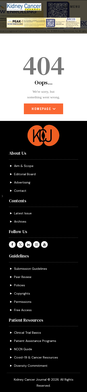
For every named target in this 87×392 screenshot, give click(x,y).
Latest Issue (23, 213)
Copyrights (22, 293)
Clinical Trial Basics (27, 333)
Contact (20, 191)
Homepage (41, 110)
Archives (20, 221)
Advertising (22, 182)
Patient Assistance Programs (35, 341)
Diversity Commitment (31, 366)
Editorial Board (25, 174)
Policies (19, 285)
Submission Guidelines (30, 269)
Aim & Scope (23, 166)
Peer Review (22, 277)
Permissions (22, 302)
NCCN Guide (23, 349)
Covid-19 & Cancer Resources (36, 357)
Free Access (23, 310)
